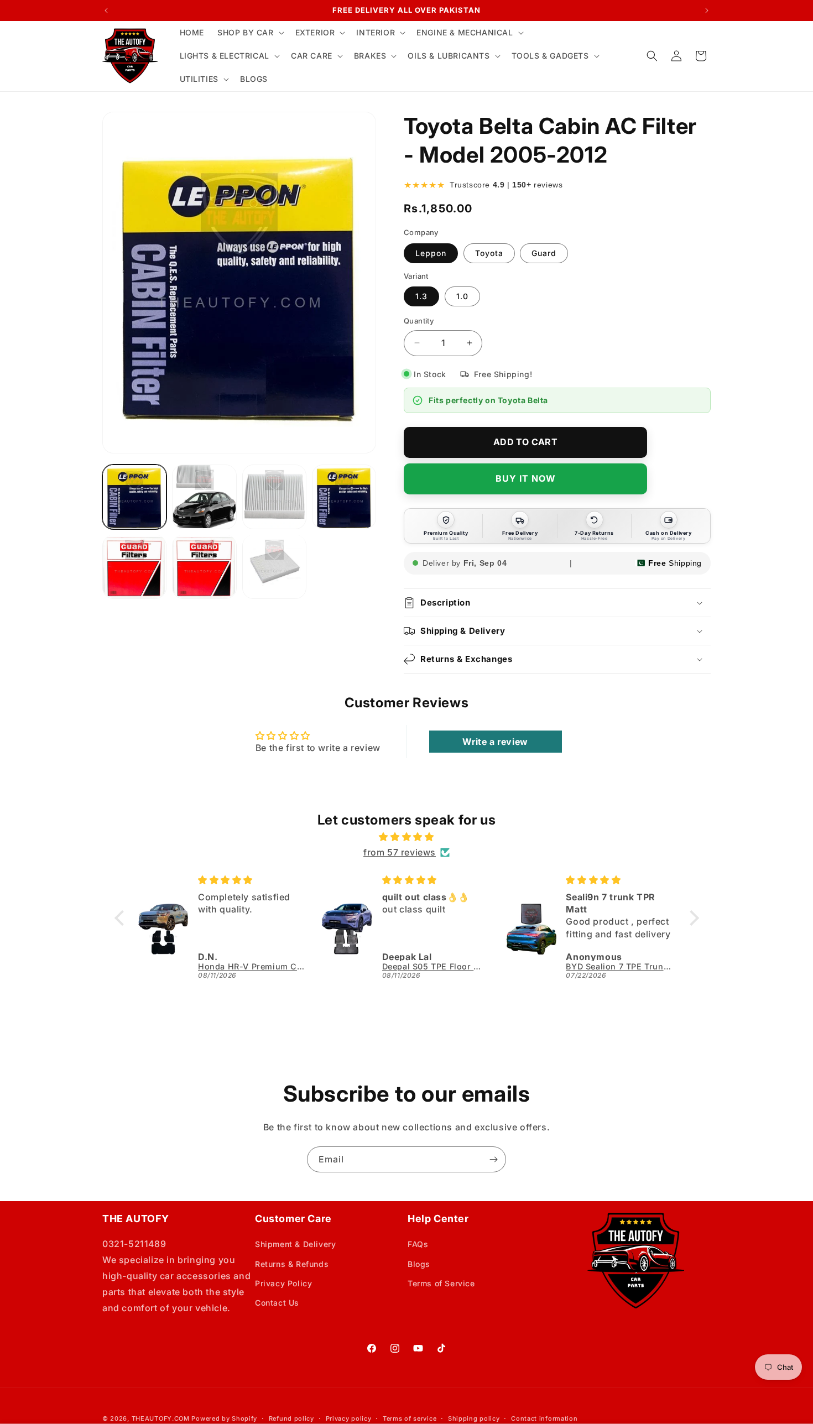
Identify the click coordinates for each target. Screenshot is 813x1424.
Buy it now (526, 478)
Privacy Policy (283, 1283)
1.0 (462, 296)
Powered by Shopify (224, 1418)
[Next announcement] (707, 10)
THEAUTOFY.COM (161, 1418)
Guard (543, 253)
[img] (407, 837)
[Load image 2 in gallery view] (204, 497)
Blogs (419, 1264)
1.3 (421, 296)
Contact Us (277, 1302)
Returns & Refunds (292, 1264)
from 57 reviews (399, 852)
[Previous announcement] (106, 10)
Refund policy (291, 1418)
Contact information (544, 1418)
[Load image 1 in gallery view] (134, 497)
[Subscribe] (493, 1159)
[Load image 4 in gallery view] (344, 497)
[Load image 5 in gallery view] (134, 566)
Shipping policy (474, 1418)
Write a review (495, 741)
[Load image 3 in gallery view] (274, 497)
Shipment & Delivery (295, 1244)
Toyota (489, 253)
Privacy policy (349, 1418)
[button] (250, 32)
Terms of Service (441, 1283)
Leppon (430, 253)
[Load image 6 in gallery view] (204, 566)
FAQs (418, 1244)
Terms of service (409, 1418)
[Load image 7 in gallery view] (274, 566)
